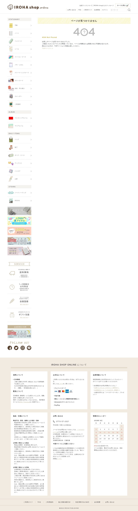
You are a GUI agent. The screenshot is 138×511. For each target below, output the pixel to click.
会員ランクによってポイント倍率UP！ (106, 388)
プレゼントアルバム (21, 118)
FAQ (79, 10)
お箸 (16, 179)
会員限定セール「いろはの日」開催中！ (107, 390)
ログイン (105, 10)
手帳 (16, 25)
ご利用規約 (49, 502)
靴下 (16, 147)
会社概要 (97, 502)
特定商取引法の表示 (82, 502)
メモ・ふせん (19, 65)
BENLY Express (24, 402)
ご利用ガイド (87, 10)
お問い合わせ (71, 10)
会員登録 (97, 10)
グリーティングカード (22, 73)
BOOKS (17, 200)
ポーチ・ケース (20, 155)
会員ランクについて (86, 5)
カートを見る (121, 5)
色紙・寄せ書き (20, 88)
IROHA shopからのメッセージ (104, 5)
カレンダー (18, 96)
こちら (61, 383)
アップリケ (18, 163)
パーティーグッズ (20, 192)
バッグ (17, 139)
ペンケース (18, 41)
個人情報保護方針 (64, 502)
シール (17, 49)
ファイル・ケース (20, 57)
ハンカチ (17, 171)
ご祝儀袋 (17, 104)
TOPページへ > (47, 48)
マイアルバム (19, 126)
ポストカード (19, 80)
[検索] (129, 10)
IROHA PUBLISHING (72, 508)
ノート (17, 33)
